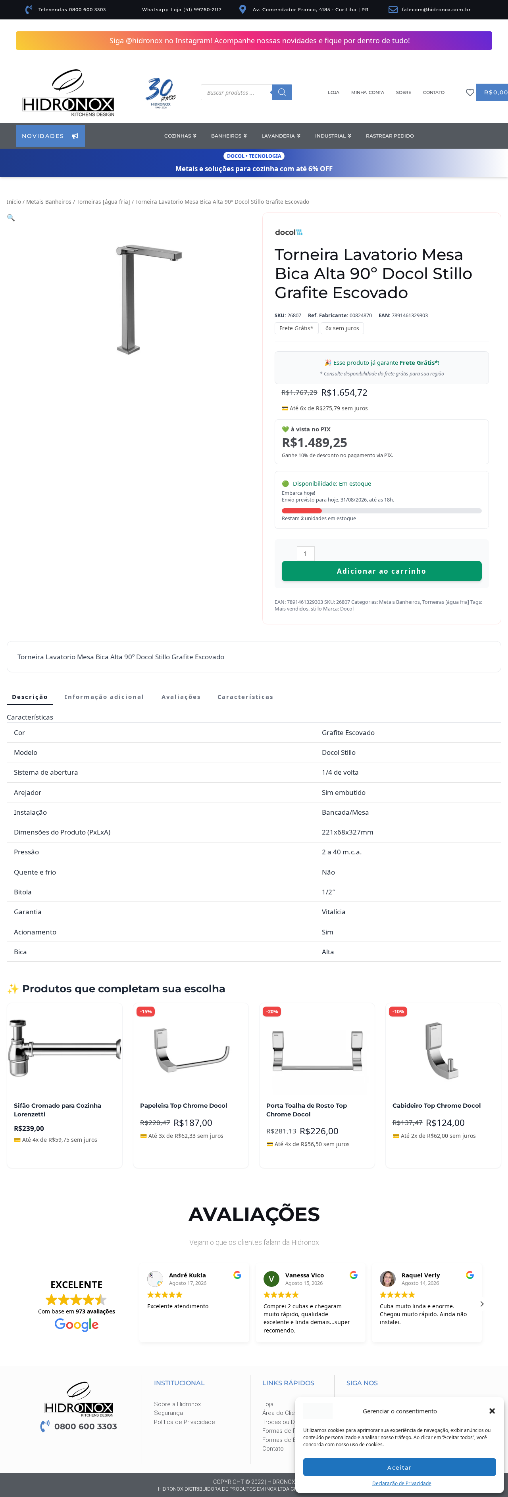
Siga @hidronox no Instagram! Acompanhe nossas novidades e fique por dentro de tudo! (260, 40)
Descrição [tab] (30, 697)
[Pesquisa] (282, 92)
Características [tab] (245, 697)
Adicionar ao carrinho (382, 571)
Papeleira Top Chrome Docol (183, 1106)
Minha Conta (367, 92)
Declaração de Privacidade (401, 1483)
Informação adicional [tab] (104, 697)
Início (14, 202)
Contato (433, 92)
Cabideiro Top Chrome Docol (437, 1106)
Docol (347, 609)
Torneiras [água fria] (103, 202)
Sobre (403, 92)
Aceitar (399, 1467)
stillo (316, 609)
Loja (333, 92)
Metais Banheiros (48, 202)
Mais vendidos (291, 609)
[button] (492, 1411)
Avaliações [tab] (181, 697)
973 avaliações (95, 1311)
